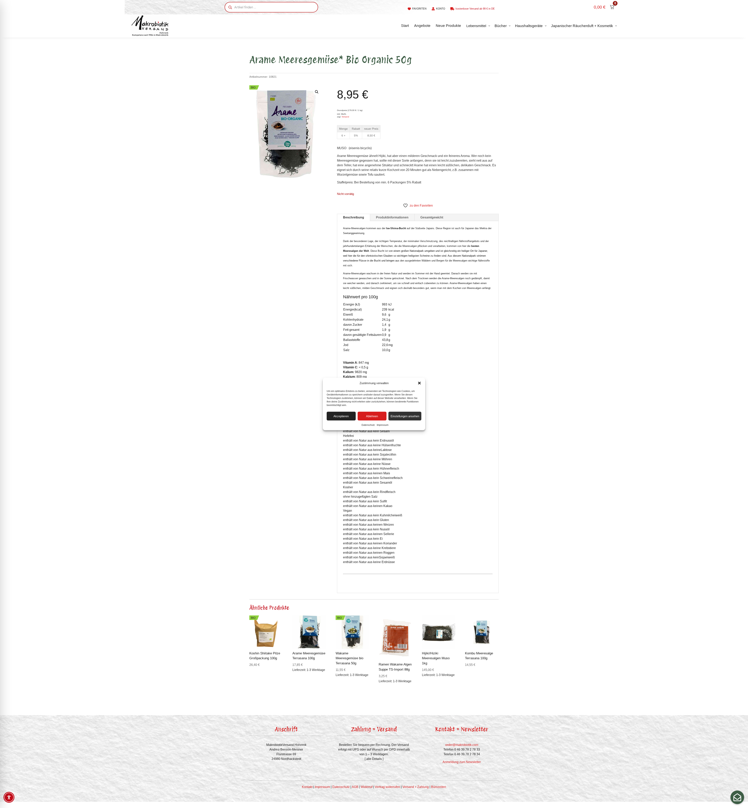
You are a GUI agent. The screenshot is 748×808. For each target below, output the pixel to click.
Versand (345, 117)
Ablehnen (372, 416)
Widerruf (366, 787)
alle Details (374, 758)
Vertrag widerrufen (387, 787)
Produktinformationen (392, 217)
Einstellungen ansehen (405, 416)
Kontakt (307, 787)
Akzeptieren (341, 416)
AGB (355, 787)
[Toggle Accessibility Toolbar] (9, 797)
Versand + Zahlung (415, 787)
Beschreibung (353, 217)
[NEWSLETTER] (737, 797)
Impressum (382, 425)
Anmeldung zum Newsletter (462, 762)
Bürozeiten (438, 787)
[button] (419, 383)
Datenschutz (368, 425)
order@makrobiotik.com (461, 744)
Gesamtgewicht (431, 217)
